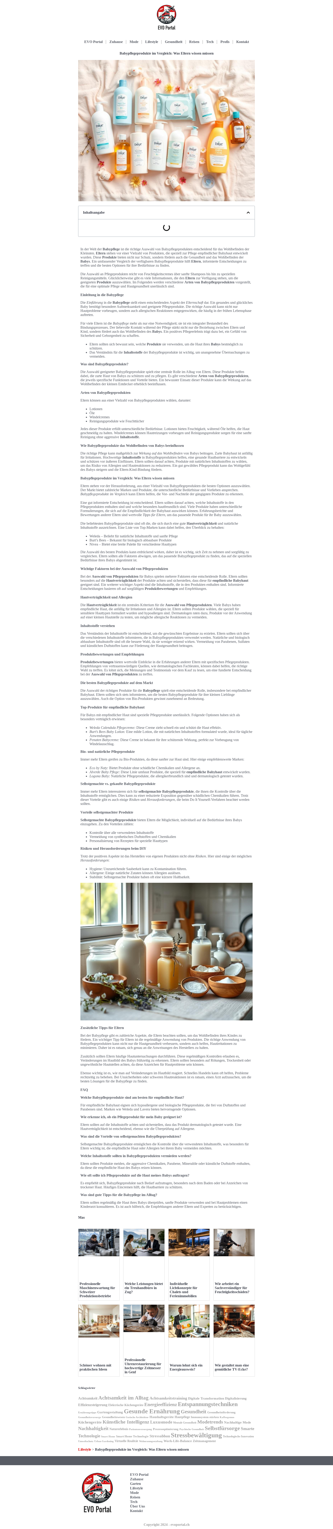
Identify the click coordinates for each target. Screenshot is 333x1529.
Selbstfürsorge (222, 1428)
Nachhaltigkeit (93, 1428)
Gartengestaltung (110, 1412)
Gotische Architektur (137, 1417)
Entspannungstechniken (208, 1404)
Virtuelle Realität (126, 1441)
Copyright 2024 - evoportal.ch (167, 1525)
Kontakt (242, 42)
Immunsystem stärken (205, 1417)
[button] (248, 212)
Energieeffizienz (160, 1404)
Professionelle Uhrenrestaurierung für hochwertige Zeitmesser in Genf (143, 1366)
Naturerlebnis (118, 1429)
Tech (210, 42)
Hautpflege (182, 1417)
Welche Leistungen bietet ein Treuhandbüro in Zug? (144, 1288)
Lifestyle (151, 42)
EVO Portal (93, 42)
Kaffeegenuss (227, 1417)
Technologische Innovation (238, 1436)
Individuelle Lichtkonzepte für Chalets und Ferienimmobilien (183, 1290)
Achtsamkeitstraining (168, 1398)
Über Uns (137, 1506)
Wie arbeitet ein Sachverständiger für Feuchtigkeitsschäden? (232, 1288)
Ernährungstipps (87, 1412)
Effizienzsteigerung (92, 1405)
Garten (135, 1484)
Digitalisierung (236, 1398)
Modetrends (210, 1422)
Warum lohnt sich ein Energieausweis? (186, 1367)
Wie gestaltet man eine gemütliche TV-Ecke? (232, 1367)
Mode (134, 42)
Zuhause (116, 42)
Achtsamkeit (87, 1398)
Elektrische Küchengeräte (125, 1405)
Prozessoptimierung (166, 1429)
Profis (224, 42)
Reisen (194, 42)
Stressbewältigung (196, 1435)
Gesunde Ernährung (152, 1411)
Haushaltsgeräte (162, 1417)
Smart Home (108, 1436)
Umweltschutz (85, 1441)
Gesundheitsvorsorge (89, 1417)
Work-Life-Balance (178, 1441)
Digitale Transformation (206, 1398)
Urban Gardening (104, 1441)
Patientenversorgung (140, 1429)
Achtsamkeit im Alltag (123, 1398)
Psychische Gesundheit (191, 1429)
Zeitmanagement (204, 1441)
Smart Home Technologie (132, 1436)
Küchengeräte (90, 1422)
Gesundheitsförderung (221, 1412)
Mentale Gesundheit (184, 1422)
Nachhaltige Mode (237, 1422)
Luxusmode (161, 1422)
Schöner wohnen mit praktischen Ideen (95, 1367)
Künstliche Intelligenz (126, 1422)
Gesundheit (173, 42)
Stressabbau (160, 1436)
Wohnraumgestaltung (151, 1441)
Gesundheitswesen (113, 1417)
